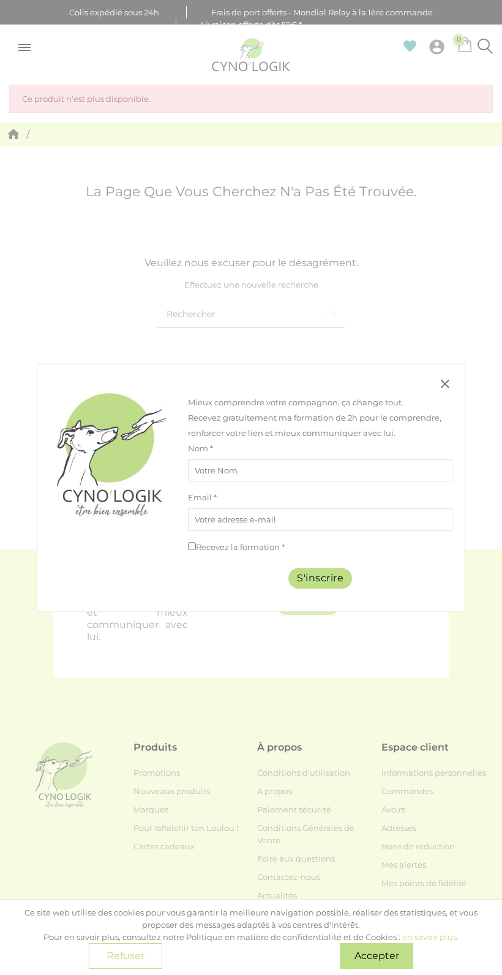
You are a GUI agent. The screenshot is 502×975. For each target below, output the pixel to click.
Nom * (200, 448)
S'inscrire (320, 578)
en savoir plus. (430, 937)
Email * (202, 498)
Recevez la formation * (240, 547)
